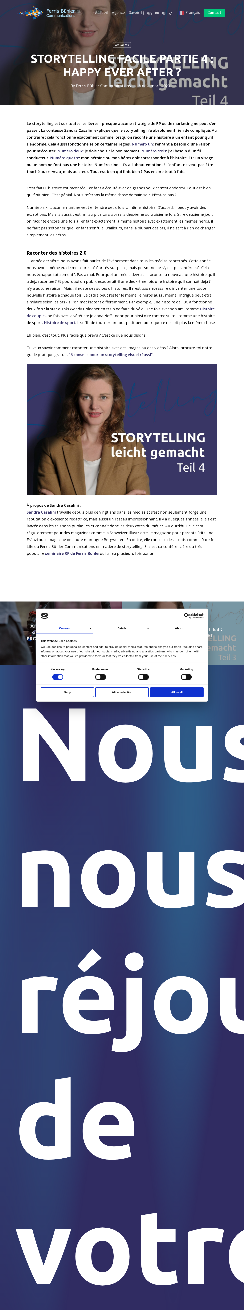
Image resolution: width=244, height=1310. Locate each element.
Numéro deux (70, 151)
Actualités (122, 45)
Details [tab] (122, 628)
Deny (67, 692)
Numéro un (142, 144)
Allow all (177, 692)
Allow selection (122, 692)
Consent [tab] (65, 628)
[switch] (100, 677)
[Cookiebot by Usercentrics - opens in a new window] (187, 616)
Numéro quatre (64, 157)
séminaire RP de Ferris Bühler (72, 553)
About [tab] (179, 628)
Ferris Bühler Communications (103, 85)
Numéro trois (153, 151)
